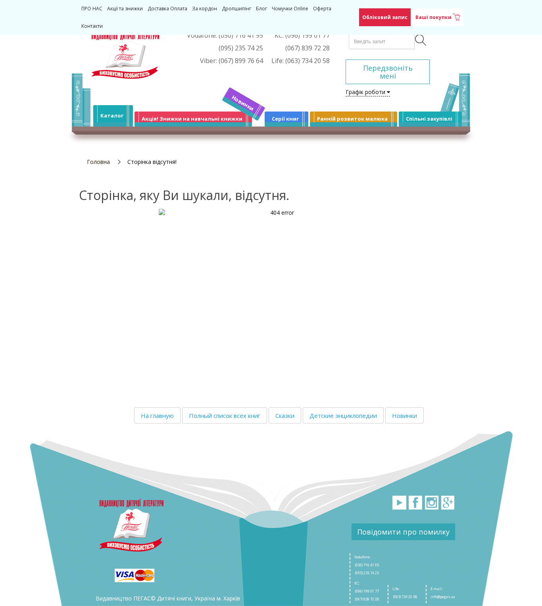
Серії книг (285, 118)
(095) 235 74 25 (366, 572)
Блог (261, 8)
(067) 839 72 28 (366, 599)
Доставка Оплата (167, 8)
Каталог (111, 115)
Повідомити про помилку (403, 532)
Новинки (243, 103)
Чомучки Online (290, 8)
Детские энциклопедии (343, 415)
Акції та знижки (125, 8)
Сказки (284, 415)
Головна (98, 161)
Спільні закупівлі (429, 118)
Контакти (92, 26)
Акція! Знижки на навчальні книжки (192, 118)
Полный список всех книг (224, 415)
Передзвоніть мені (388, 72)
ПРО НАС (91, 8)
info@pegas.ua (443, 596)
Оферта (322, 8)
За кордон (204, 8)
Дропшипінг (236, 8)
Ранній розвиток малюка (352, 118)
